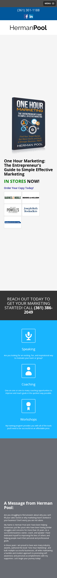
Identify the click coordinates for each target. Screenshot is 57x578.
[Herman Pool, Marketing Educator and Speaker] (28, 27)
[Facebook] (26, 16)
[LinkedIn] (31, 16)
